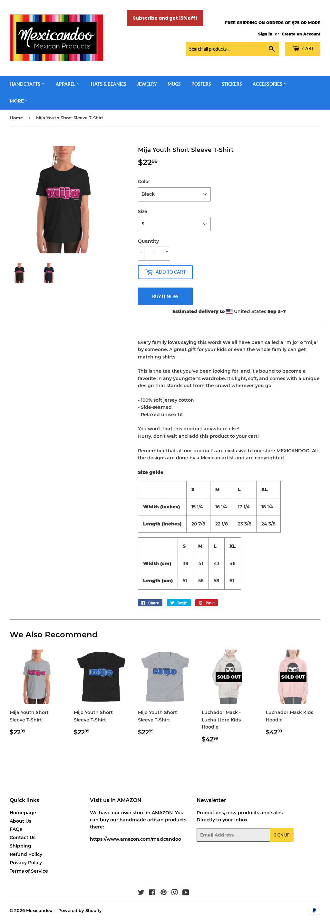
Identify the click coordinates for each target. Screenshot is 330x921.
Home (16, 117)
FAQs (16, 829)
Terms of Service (29, 871)
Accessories (268, 84)
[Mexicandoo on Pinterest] (163, 893)
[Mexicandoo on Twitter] (141, 893)
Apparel (66, 84)
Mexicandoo (39, 910)
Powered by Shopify (80, 910)
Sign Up (281, 835)
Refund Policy (26, 854)
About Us (20, 821)
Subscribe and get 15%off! (165, 18)
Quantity (148, 241)
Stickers (232, 84)
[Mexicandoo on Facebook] (152, 893)
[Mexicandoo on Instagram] (174, 893)
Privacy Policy (26, 863)
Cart (307, 48)
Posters (201, 84)
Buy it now (165, 296)
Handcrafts (25, 84)
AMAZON (162, 813)
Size (142, 211)
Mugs (174, 84)
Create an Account (301, 34)
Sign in (265, 34)
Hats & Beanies (108, 84)
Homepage (23, 813)
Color (144, 181)
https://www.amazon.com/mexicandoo (135, 839)
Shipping (20, 846)
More (17, 101)
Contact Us (22, 837)
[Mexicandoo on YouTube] (185, 893)
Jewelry (147, 84)
